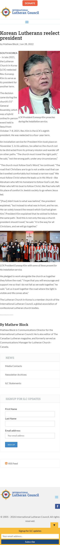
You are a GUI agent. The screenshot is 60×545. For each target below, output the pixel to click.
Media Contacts (13, 365)
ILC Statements (13, 383)
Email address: (13, 430)
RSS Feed (13, 463)
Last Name (10, 418)
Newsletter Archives (16, 374)
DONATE (30, 3)
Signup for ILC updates (30, 530)
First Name (11, 408)
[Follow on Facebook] (57, 506)
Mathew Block (10, 44)
